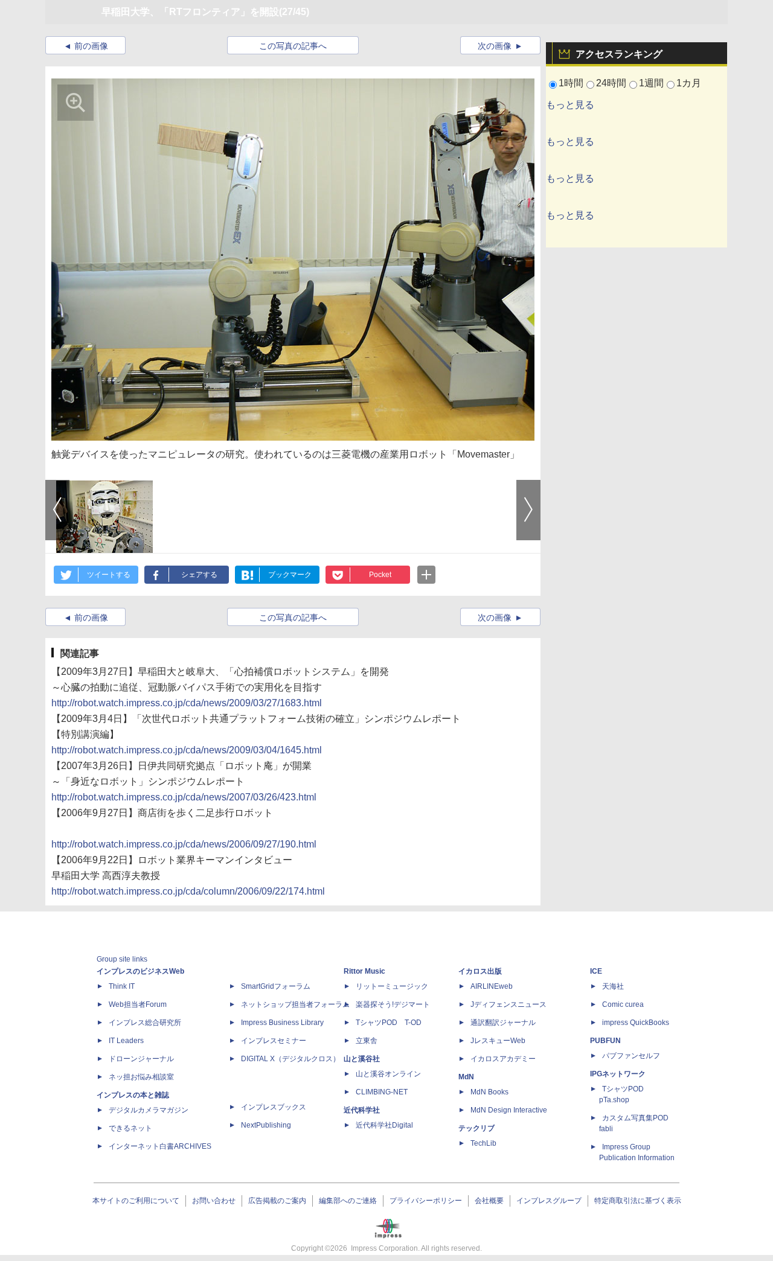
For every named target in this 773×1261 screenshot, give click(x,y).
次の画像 (495, 46)
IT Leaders (126, 1040)
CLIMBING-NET (382, 1092)
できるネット (130, 1128)
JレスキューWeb (497, 1040)
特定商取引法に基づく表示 (637, 1200)
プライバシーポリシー (426, 1200)
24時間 (611, 83)
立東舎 (366, 1040)
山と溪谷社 (362, 1059)
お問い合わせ (214, 1200)
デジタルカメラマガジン (148, 1110)
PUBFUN (605, 1040)
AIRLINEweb (491, 986)
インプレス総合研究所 (145, 1022)
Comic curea (623, 1004)
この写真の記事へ (293, 46)
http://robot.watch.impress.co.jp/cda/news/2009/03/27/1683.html (186, 703)
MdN (466, 1077)
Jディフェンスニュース (508, 1004)
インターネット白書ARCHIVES (160, 1146)
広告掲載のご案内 (277, 1200)
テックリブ (476, 1128)
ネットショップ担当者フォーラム (295, 1004)
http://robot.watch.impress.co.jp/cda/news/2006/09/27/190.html (183, 844)
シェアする (199, 574)
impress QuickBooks (635, 1022)
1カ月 (688, 83)
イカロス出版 (480, 971)
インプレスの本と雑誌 (133, 1095)
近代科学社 (362, 1110)
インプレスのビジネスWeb (140, 971)
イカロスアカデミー (503, 1059)
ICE (596, 971)
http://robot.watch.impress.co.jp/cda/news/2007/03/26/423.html (183, 797)
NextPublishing (266, 1125)
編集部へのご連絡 (348, 1200)
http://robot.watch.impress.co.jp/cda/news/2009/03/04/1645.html (186, 750)
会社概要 (489, 1200)
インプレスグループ (549, 1200)
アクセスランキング (619, 54)
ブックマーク (290, 574)
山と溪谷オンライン (388, 1074)
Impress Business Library (282, 1022)
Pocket (380, 574)
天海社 (613, 986)
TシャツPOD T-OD (389, 1022)
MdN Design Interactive (508, 1110)
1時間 (571, 83)
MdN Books (489, 1092)
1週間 (651, 83)
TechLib (483, 1143)
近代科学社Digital (384, 1125)
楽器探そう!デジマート (393, 1004)
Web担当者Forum (138, 1004)
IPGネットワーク (618, 1074)
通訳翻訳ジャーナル (503, 1022)
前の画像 (91, 46)
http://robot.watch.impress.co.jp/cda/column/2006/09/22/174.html (188, 891)
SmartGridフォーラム (275, 986)
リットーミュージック (392, 986)
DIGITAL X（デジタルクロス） (290, 1059)
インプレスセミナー (273, 1040)
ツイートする (108, 574)
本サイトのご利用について (135, 1200)
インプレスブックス (273, 1107)
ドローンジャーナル (141, 1059)
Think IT (122, 986)
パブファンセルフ (631, 1056)
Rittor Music (364, 971)
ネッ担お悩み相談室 (141, 1077)
